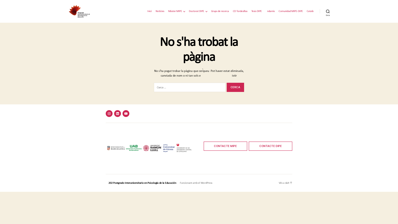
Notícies (160, 11)
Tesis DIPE (256, 11)
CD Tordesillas (240, 11)
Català (310, 11)
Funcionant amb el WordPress (196, 183)
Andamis (270, 11)
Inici (149, 11)
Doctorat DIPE (196, 11)
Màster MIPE (175, 11)
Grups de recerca (220, 11)
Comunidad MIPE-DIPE (291, 11)
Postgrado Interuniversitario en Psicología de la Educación (144, 183)
